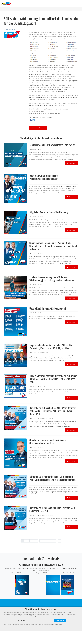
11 (44, 541)
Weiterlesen (71, 163)
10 (41, 541)
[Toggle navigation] (78, 4)
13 (51, 541)
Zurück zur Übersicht (38, 128)
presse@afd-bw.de (39, 111)
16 (59, 541)
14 (54, 541)
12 (47, 541)
